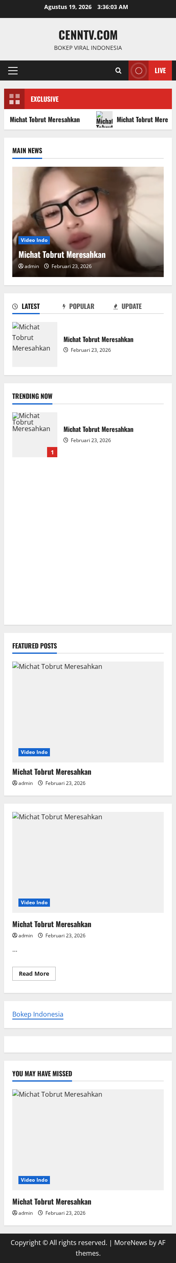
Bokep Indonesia (37, 1014)
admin (32, 266)
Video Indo (34, 240)
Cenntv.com (88, 34)
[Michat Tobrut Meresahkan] (88, 222)
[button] (13, 70)
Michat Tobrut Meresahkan (34, 344)
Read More (37, 975)
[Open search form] (118, 70)
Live (160, 70)
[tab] (37, 308)
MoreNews (130, 1242)
